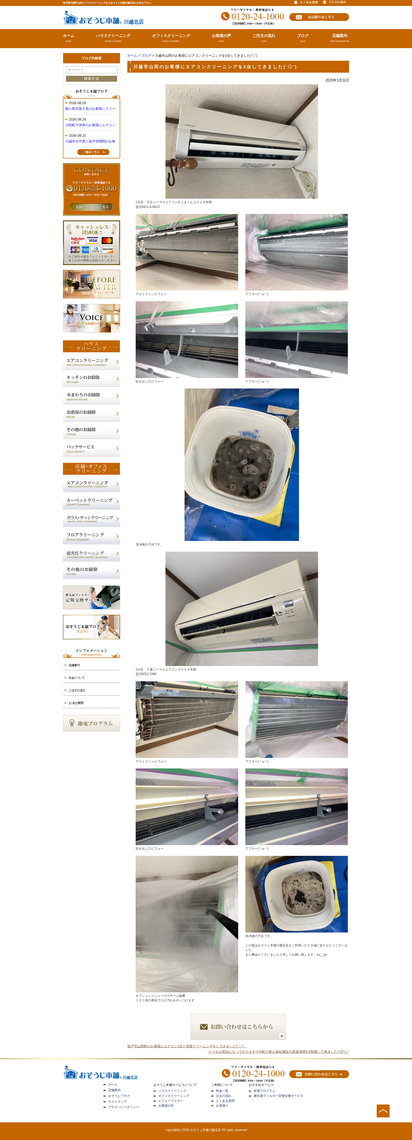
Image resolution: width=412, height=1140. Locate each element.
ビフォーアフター (170, 1101)
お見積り (222, 1105)
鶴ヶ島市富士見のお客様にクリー (90, 109)
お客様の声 (221, 36)
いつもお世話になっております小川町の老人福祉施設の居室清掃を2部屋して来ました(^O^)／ (279, 1052)
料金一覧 (222, 1091)
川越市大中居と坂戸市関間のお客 (90, 141)
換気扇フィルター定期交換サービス (278, 1096)
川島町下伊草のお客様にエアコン (90, 125)
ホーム (68, 36)
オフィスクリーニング (171, 36)
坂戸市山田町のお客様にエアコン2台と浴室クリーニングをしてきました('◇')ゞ (187, 1046)
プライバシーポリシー (123, 1107)
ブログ (303, 36)
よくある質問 (225, 1101)
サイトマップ (117, 1101)
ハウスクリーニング (113, 36)
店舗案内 (339, 36)
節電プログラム (264, 1091)
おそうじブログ (119, 1096)
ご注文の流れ (263, 36)
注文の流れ (224, 1096)
